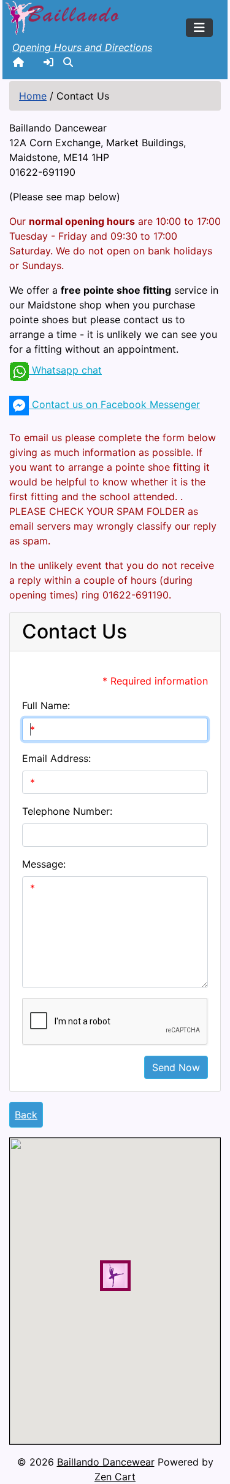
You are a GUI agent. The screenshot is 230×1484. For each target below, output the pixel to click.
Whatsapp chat (65, 370)
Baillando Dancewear (106, 1462)
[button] (68, 62)
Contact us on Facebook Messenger (114, 404)
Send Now (176, 1067)
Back (26, 1115)
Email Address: (56, 758)
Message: (44, 864)
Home (33, 96)
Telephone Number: (67, 811)
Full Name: (46, 705)
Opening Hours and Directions (82, 47)
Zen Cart (115, 1476)
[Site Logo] (63, 16)
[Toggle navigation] (199, 27)
